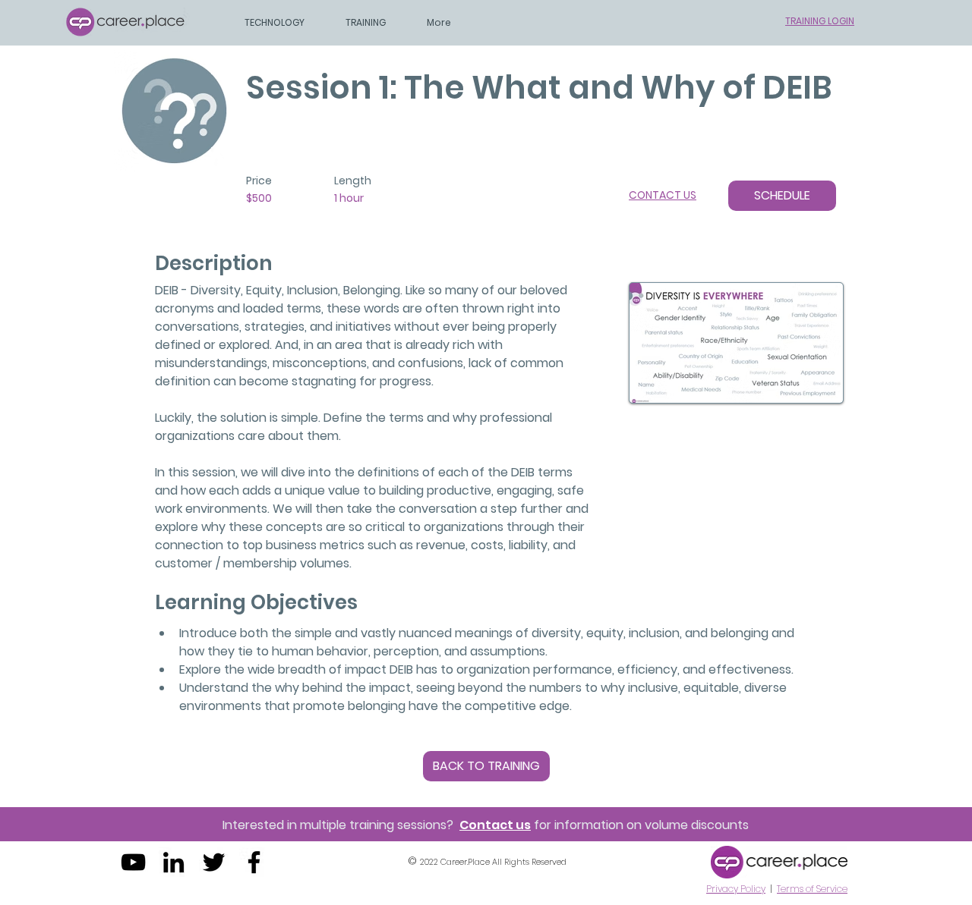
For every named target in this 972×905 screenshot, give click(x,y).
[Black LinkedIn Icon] (173, 862)
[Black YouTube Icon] (133, 862)
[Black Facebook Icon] (254, 862)
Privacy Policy (735, 888)
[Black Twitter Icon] (214, 862)
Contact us (495, 825)
